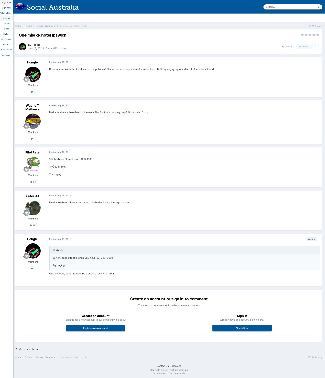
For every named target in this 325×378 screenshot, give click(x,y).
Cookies (176, 365)
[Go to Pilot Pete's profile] (33, 164)
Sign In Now (242, 328)
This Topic (305, 7)
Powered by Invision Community (169, 373)
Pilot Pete (32, 152)
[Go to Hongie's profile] (22, 46)
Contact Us (163, 365)
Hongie (36, 44)
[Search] (318, 6)
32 (34, 182)
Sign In (5, 2)
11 (34, 91)
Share (288, 46)
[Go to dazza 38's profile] (33, 207)
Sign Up (5, 8)
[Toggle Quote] (54, 250)
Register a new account (95, 328)
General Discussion (56, 48)
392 (34, 225)
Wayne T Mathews (32, 107)
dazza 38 (32, 195)
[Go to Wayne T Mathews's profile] (33, 121)
